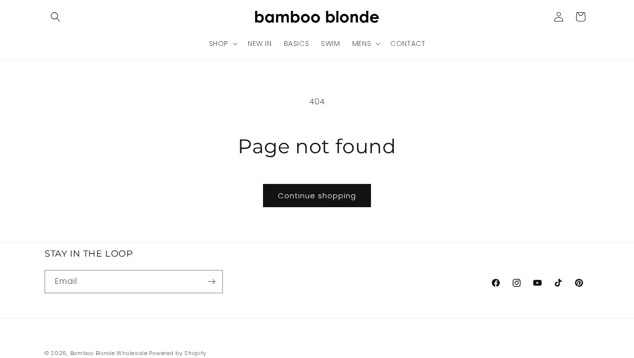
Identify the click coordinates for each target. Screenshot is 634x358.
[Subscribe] (211, 281)
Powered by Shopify (178, 353)
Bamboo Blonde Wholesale (109, 353)
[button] (55, 17)
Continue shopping (317, 195)
